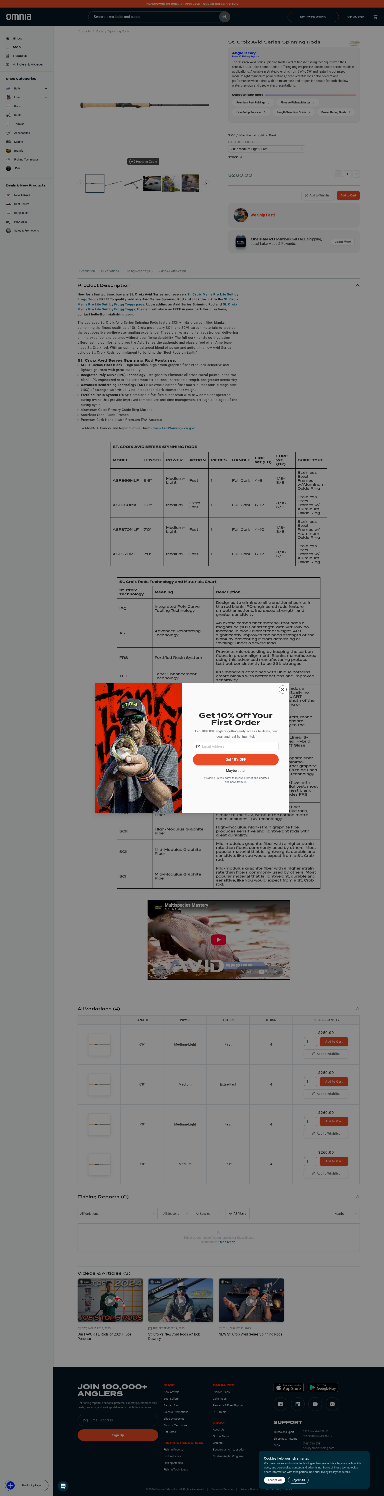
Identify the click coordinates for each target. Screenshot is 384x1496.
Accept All (275, 1480)
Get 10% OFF (236, 759)
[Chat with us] (63, 1486)
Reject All (298, 1480)
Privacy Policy (328, 1472)
